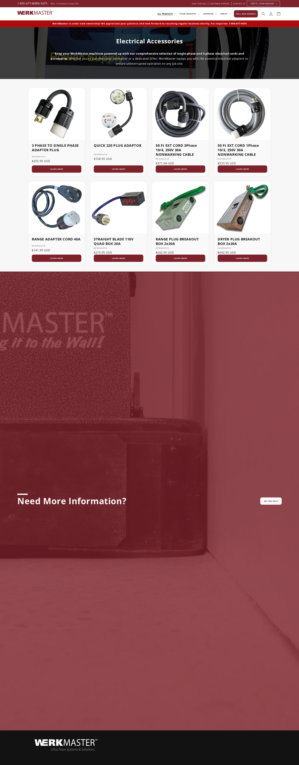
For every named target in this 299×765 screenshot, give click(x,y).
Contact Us (239, 3)
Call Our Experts (246, 14)
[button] (166, 14)
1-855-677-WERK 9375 (32, 3)
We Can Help (271, 501)
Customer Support (220, 3)
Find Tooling (199, 3)
